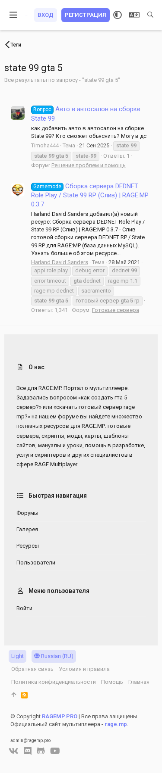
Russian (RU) (56, 656)
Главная (138, 682)
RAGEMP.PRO (59, 716)
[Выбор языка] (134, 15)
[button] (13, 15)
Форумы (27, 513)
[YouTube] (55, 751)
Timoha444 (45, 145)
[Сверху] (14, 695)
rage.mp (116, 724)
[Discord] (28, 751)
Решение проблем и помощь (88, 165)
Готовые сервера (115, 310)
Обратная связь (32, 669)
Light (17, 656)
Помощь (112, 682)
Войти (24, 608)
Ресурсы (27, 545)
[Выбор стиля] (117, 15)
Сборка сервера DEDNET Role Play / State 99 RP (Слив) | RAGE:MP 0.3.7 (90, 195)
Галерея (27, 529)
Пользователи (35, 562)
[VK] (14, 751)
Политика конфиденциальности (53, 682)
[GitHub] (41, 751)
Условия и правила (84, 669)
